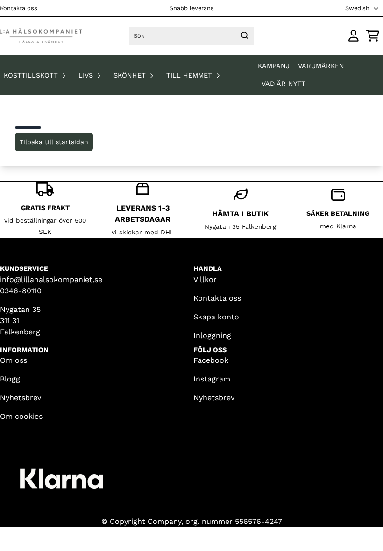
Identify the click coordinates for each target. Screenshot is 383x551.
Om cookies (21, 416)
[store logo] (41, 35)
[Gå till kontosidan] (353, 35)
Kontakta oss (18, 8)
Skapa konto (216, 316)
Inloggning (212, 335)
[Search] (244, 36)
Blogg (10, 378)
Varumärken (321, 66)
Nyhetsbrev (20, 397)
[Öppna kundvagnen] (372, 35)
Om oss (13, 360)
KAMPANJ (275, 66)
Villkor (205, 279)
